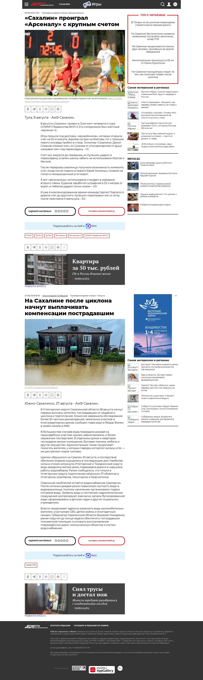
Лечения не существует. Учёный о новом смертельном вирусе (157, 397)
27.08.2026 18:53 (32, 295)
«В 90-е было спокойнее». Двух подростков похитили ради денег (158, 145)
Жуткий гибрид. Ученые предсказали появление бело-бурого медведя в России (159, 94)
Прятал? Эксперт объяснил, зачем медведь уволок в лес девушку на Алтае (158, 388)
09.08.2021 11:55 (32, 13)
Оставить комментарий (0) (101, 211)
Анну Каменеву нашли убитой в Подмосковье (156, 164)
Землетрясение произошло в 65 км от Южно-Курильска (153, 61)
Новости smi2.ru (35, 286)
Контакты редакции (60, 626)
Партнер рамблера (61, 668)
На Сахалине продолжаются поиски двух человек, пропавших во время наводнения (153, 49)
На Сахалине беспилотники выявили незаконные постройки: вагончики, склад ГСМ (153, 36)
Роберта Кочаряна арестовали (155, 205)
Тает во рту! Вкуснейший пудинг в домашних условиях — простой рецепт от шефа (158, 136)
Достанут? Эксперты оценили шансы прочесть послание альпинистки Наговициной (159, 367)
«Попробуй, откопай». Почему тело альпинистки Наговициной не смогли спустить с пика (158, 115)
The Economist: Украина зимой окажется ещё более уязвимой (155, 185)
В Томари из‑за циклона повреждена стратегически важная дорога (153, 23)
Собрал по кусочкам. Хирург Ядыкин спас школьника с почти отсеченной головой (159, 408)
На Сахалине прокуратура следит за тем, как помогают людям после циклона (153, 74)
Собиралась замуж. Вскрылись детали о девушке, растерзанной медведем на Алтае (157, 419)
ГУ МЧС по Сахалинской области (41, 387)
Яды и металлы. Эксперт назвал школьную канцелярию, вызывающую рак (156, 377)
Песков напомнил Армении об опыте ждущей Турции (158, 174)
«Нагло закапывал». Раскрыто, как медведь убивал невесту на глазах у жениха (159, 104)
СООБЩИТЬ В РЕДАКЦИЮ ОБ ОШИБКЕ (91, 626)
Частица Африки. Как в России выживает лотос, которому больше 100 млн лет (158, 125)
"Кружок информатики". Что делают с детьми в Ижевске (158, 195)
